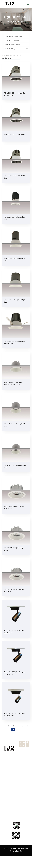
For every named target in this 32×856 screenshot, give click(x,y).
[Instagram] (27, 742)
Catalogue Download (16, 786)
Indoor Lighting (16, 763)
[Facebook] (23, 742)
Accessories (16, 768)
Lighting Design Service (16, 774)
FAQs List (16, 794)
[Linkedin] (20, 742)
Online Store (16, 799)
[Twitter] (27, 745)
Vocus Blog (16, 802)
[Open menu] (28, 4)
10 (18, 729)
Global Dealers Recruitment (16, 789)
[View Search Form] (23, 4)
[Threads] (20, 745)
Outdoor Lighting (16, 766)
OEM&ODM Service (16, 771)
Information (16, 791)
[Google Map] (23, 745)
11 (22, 729)
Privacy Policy (16, 797)
